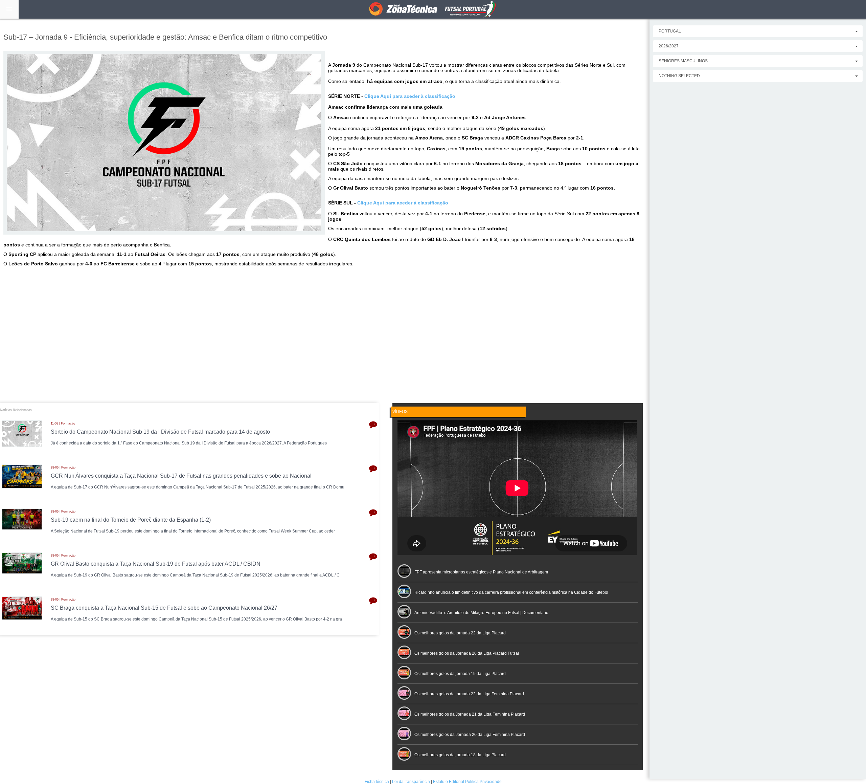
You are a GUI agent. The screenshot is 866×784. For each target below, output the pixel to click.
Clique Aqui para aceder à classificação (409, 96)
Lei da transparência (411, 781)
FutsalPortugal (433, 9)
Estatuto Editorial (448, 781)
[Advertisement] (325, 338)
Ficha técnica (377, 781)
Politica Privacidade (483, 781)
